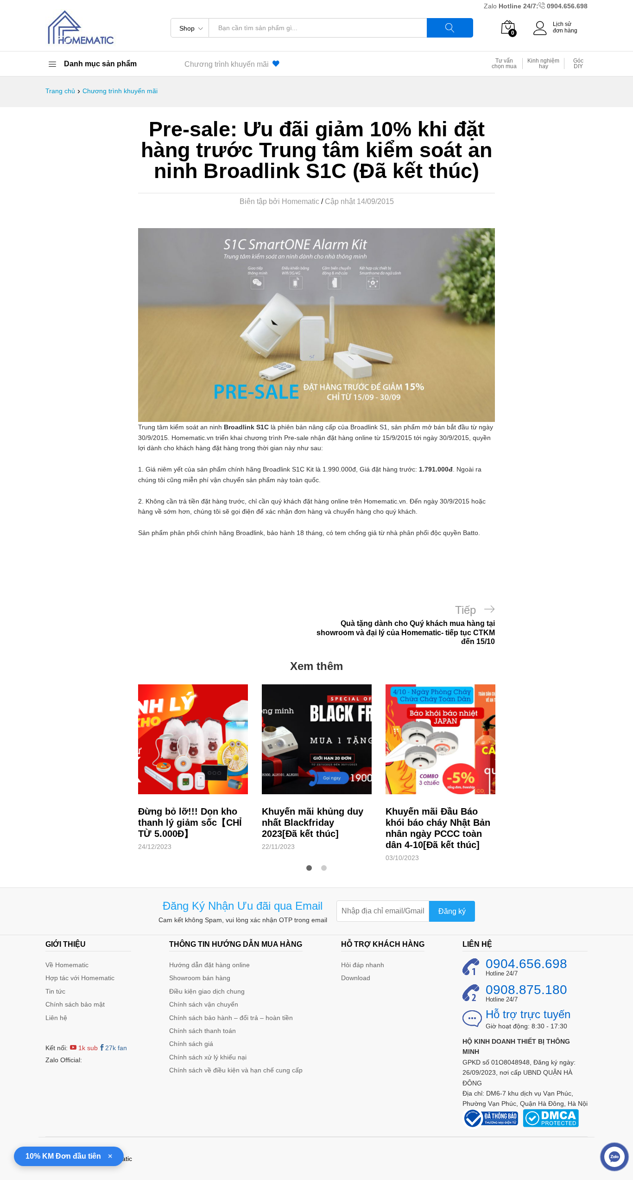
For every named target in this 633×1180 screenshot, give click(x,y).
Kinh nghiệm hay (543, 63)
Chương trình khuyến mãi (228, 64)
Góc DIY (578, 63)
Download (355, 978)
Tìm (450, 28)
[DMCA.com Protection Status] (551, 1117)
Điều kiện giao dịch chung (207, 991)
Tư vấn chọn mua (504, 63)
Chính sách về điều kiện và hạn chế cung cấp (236, 1070)
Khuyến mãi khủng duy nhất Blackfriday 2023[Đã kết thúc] (312, 822)
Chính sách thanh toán (202, 1030)
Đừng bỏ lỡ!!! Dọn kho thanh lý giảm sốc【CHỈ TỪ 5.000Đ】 (190, 822)
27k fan (116, 1048)
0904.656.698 (567, 6)
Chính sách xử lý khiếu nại (208, 1057)
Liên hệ (56, 1017)
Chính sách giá (191, 1043)
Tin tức (55, 991)
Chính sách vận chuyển (203, 1004)
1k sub (87, 1048)
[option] (193, 768)
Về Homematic (67, 965)
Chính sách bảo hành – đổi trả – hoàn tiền (231, 1017)
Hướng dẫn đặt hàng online (209, 965)
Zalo (491, 6)
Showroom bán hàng (199, 978)
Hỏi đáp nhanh (362, 965)
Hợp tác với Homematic (79, 978)
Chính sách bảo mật (75, 1004)
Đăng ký (452, 911)
